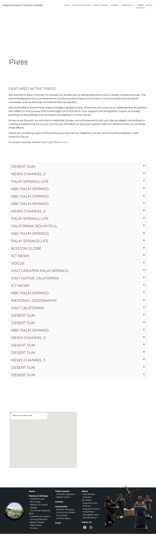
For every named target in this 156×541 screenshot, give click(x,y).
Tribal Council (101, 5)
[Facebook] (85, 527)
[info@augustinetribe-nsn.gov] (86, 447)
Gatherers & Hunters (40, 516)
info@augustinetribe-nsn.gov (108, 447)
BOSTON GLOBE (26, 248)
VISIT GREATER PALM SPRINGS (39, 270)
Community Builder (65, 512)
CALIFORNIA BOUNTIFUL (34, 226)
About (149, 5)
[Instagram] (91, 527)
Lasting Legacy (63, 518)
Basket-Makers (37, 522)
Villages (33, 507)
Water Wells (36, 525)
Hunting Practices (38, 519)
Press (141, 5)
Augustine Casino (91, 509)
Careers (115, 5)
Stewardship (89, 494)
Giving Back (62, 515)
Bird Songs (35, 502)
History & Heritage (82, 5)
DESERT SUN (23, 166)
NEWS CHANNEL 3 (28, 174)
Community (126, 5)
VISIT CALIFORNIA (27, 308)
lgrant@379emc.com (55, 142)
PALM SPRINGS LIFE (30, 181)
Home (67, 5)
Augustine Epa (90, 503)
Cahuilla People (37, 499)
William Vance (63, 497)
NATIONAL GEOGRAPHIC (34, 300)
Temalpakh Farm (91, 515)
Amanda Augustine (65, 494)
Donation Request (65, 509)
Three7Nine (88, 512)
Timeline (33, 528)
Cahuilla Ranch (90, 517)
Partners (87, 506)
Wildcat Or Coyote (38, 505)
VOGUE (18, 263)
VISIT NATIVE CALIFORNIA (35, 278)
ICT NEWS (20, 256)
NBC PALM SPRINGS (30, 189)
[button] (78, 166)
